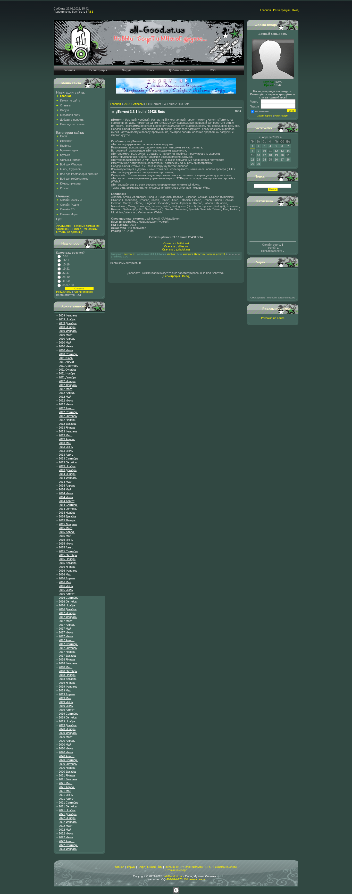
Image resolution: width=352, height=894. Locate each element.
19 (276, 155)
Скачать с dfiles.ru (176, 246)
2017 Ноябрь (67, 651)
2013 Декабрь (68, 470)
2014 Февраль (68, 477)
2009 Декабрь (68, 323)
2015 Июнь (66, 539)
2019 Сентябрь (68, 713)
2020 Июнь (66, 748)
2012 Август (66, 408)
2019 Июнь (66, 702)
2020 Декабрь (68, 771)
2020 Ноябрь (67, 767)
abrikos (171, 254)
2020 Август (66, 756)
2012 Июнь (66, 400)
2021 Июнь (66, 794)
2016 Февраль (68, 570)
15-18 (66, 264)
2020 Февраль (68, 732)
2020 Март (65, 736)
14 (288, 150)
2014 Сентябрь (68, 504)
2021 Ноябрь (67, 810)
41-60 (66, 280)
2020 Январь (67, 729)
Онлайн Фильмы (192, 866)
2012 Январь (67, 381)
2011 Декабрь (67, 377)
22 (252, 159)
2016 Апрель (67, 578)
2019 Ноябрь (67, 721)
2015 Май (65, 535)
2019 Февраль (68, 686)
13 (282, 150)
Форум (131, 866)
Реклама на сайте (272, 318)
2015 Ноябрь (67, 559)
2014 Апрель (67, 485)
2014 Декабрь (68, 516)
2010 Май (65, 342)
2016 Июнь (66, 586)
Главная (265, 10)
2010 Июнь (66, 346)
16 (258, 155)
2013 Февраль (68, 431)
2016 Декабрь (68, 609)
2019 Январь (67, 682)
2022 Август (66, 841)
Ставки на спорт (176, 870)
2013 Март (65, 435)
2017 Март (65, 620)
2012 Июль (66, 404)
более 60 (68, 285)
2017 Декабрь (68, 655)
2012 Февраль (68, 385)
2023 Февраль (68, 848)
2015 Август (66, 547)
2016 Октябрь (68, 601)
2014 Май (65, 489)
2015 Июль (66, 543)
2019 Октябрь (68, 717)
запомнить (262, 111)
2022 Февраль (68, 821)
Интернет (129, 254)
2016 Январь (67, 566)
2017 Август (66, 640)
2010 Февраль (68, 330)
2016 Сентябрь (68, 597)
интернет (188, 254)
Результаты (63, 291)
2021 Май (65, 790)
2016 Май (65, 582)
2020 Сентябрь (68, 760)
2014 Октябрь (68, 508)
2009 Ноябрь (67, 319)
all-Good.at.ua (173, 876)
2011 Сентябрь (68, 365)
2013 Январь (67, 427)
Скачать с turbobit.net (176, 249)
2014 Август (66, 501)
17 (264, 155)
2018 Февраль (68, 663)
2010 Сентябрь (68, 354)
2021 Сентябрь (68, 802)
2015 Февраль (68, 524)
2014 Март (65, 481)
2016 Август (66, 593)
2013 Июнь (66, 446)
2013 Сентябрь (68, 458)
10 (264, 150)
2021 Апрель (67, 787)
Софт (141, 866)
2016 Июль (66, 589)
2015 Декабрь (68, 562)
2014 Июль (66, 497)
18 (270, 155)
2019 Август (66, 709)
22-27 (66, 272)
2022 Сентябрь (68, 845)
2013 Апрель (67, 439)
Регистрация (281, 10)
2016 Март (65, 574)
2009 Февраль (68, 315)
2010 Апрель (67, 338)
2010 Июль (66, 350)
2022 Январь (67, 818)
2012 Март (65, 388)
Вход (295, 10)
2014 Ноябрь (67, 512)
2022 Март (65, 825)
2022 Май (65, 829)
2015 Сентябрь (68, 551)
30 (258, 163)
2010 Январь (67, 327)
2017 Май (65, 628)
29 (252, 163)
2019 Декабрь (68, 725)
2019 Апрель (67, 694)
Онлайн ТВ (172, 866)
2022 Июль (66, 837)
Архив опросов (83, 291)
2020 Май (65, 744)
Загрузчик (199, 254)
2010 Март (65, 334)
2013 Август (66, 454)
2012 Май (65, 396)
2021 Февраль (68, 779)
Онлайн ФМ (154, 866)
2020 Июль (66, 752)
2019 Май (65, 698)
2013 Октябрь (68, 462)
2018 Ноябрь (67, 674)
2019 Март (65, 690)
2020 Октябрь (68, 763)
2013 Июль (66, 450)
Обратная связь (194, 879)
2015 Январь (67, 520)
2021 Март (65, 783)
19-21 (66, 268)
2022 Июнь (66, 833)
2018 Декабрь (68, 678)
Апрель (138, 103)
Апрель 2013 (270, 137)
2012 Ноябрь (67, 419)
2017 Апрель (67, 624)
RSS (90, 11)
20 (282, 155)
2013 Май (65, 443)
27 (282, 159)
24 (264, 159)
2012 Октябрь (68, 415)
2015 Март (65, 528)
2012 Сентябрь (68, 412)
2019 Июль (66, 705)
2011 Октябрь (68, 369)
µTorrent (220, 254)
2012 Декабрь (68, 423)
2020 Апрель (67, 740)
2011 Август (66, 361)
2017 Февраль (68, 617)
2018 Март (65, 667)
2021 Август (66, 798)
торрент (210, 254)
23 (258, 159)
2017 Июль (66, 636)
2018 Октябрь (68, 671)
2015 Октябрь (68, 555)
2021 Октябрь (68, 806)
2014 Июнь (66, 493)
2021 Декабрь (68, 814)
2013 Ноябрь (67, 466)
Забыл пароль (264, 115)
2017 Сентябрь (68, 644)
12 (276, 150)
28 (288, 159)
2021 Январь (67, 775)
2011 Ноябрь (67, 373)
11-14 (65, 260)
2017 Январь (67, 613)
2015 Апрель (67, 531)
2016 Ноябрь (67, 605)
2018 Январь (67, 659)
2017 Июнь (66, 632)
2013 (127, 103)
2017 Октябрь (68, 647)
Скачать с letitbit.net (176, 243)
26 (276, 159)
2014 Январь (67, 473)
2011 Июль (66, 358)
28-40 (66, 276)
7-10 (65, 256)
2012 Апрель (67, 392)
